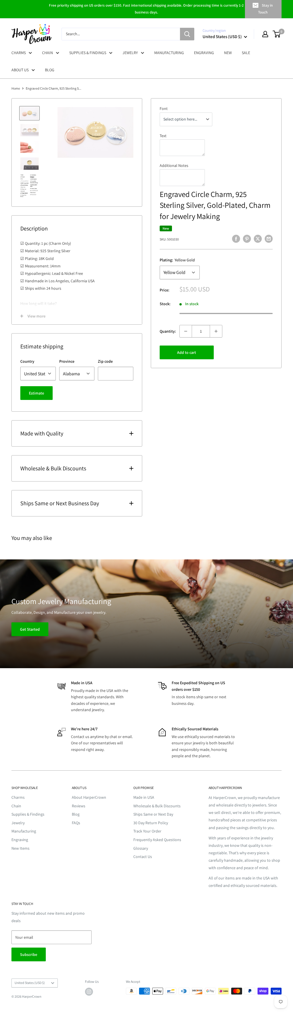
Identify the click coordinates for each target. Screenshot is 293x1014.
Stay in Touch (265, 9)
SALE (246, 52)
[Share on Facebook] (236, 238)
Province (66, 361)
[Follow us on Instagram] (89, 992)
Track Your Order (147, 831)
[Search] (187, 34)
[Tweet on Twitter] (258, 238)
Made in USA (143, 797)
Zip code (105, 361)
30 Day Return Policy (150, 822)
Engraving (19, 839)
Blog (76, 814)
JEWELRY (130, 52)
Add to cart (186, 352)
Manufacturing (23, 831)
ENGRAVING (204, 52)
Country (27, 361)
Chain (16, 805)
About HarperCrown (89, 797)
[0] (276, 34)
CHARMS (18, 52)
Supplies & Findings (27, 814)
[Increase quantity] (216, 331)
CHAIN (47, 52)
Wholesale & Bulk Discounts (157, 805)
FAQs (76, 822)
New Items (20, 848)
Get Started (30, 629)
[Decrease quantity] (186, 331)
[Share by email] (269, 238)
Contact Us (142, 856)
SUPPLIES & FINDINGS (87, 52)
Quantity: (168, 331)
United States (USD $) (30, 983)
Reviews (78, 805)
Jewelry (18, 822)
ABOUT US (20, 69)
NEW (228, 52)
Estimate (36, 393)
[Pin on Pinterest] (247, 238)
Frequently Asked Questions (157, 839)
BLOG (49, 69)
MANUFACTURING (169, 52)
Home (15, 88)
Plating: (177, 260)
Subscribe (28, 954)
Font (164, 108)
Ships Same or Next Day (153, 814)
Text (163, 135)
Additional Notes (174, 165)
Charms (18, 797)
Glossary (140, 848)
